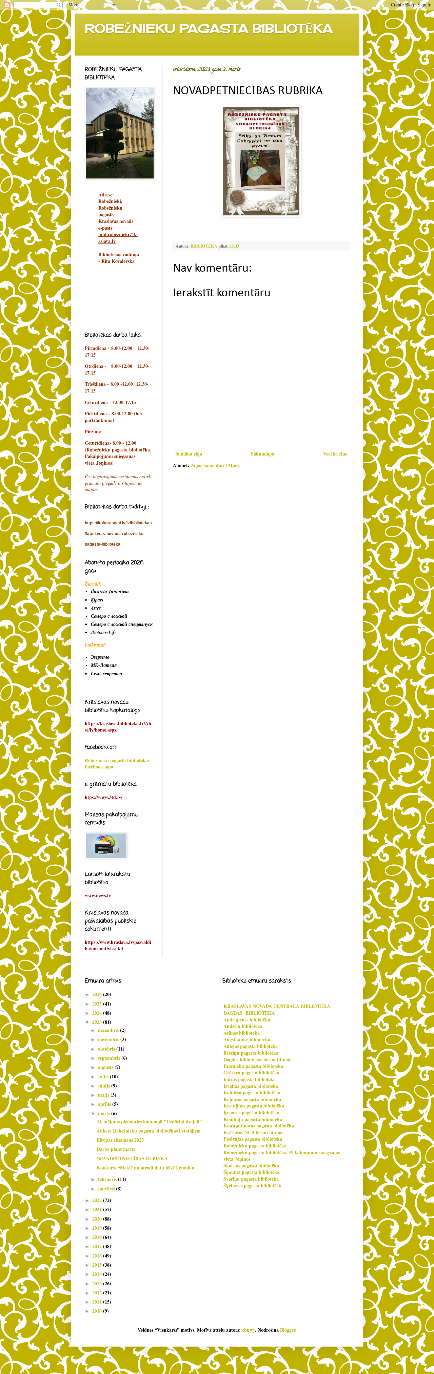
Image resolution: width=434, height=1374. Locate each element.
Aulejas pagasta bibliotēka (250, 1046)
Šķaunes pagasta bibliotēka (251, 1172)
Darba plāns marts (116, 1149)
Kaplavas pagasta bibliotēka (252, 1099)
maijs (104, 1094)
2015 (97, 1264)
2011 (97, 1301)
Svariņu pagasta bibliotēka (251, 1178)
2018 (97, 1237)
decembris (109, 1030)
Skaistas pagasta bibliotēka (251, 1165)
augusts (106, 1067)
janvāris (107, 1188)
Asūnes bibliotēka (241, 1032)
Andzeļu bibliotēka (242, 1026)
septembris (109, 1057)
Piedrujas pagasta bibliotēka (252, 1138)
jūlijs (104, 1076)
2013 (97, 1283)
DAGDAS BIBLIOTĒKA (249, 1012)
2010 (97, 1310)
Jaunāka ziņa (188, 453)
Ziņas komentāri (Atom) (216, 465)
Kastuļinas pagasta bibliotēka (253, 1105)
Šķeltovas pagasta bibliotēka (252, 1185)
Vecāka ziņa (335, 453)
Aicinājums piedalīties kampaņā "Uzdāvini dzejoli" (149, 1121)
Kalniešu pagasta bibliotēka (251, 1092)
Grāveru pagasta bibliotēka (251, 1072)
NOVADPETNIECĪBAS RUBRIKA (132, 1158)
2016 (97, 1255)
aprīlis (105, 1103)
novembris (109, 1039)
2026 (97, 994)
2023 (97, 1022)
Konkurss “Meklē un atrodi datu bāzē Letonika (145, 1167)
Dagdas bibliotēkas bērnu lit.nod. (257, 1059)
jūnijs (104, 1085)
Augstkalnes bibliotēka (246, 1039)
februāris (108, 1179)
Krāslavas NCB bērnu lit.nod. (253, 1132)
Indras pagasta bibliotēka (249, 1079)
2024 (97, 1012)
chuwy (248, 1329)
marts (104, 1113)
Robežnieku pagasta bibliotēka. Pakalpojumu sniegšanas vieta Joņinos (281, 1156)
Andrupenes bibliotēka (246, 1019)
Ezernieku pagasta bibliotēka (253, 1066)
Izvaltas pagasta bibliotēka (250, 1086)
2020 (97, 1218)
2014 (97, 1273)
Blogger (287, 1329)
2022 (97, 1200)
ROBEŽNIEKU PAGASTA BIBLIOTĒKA (209, 28)
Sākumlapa (262, 453)
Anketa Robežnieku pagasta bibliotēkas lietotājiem (149, 1130)
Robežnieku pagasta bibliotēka (255, 1145)
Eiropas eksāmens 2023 (120, 1139)
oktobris (107, 1048)
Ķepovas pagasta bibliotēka (251, 1112)
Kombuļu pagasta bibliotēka (252, 1119)
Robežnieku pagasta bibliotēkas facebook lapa (117, 763)
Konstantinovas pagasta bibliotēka (258, 1125)
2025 (97, 1003)
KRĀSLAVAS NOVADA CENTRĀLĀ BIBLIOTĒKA (276, 1006)
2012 (97, 1292)
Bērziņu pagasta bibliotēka (250, 1052)
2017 (97, 1246)
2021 (97, 1209)
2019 (97, 1227)
